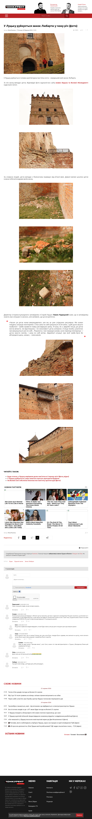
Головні (73, 734)
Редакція (50, 801)
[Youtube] (81, 788)
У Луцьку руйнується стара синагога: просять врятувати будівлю (33, 478)
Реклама (49, 797)
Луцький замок (18, 561)
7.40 (29, 797)
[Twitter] (78, 788)
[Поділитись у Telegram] (47, 538)
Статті (30, 792)
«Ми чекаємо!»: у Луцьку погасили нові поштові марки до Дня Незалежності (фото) (38, 719)
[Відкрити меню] (6, 15)
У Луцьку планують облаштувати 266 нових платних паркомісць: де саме (34, 713)
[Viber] (71, 792)
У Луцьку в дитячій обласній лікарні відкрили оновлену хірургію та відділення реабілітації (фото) (43, 716)
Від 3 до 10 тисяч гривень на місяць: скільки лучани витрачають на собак (34, 695)
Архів (30, 810)
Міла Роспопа (12, 30)
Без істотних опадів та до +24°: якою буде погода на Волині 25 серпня (33, 709)
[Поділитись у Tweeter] (32, 538)
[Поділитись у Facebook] (18, 538)
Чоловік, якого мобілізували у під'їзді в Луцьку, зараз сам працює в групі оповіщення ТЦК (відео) (44, 723)
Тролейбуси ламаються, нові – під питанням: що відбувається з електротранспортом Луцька (41, 706)
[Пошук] (66, 16)
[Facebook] (74, 788)
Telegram (75, 553)
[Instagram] (85, 788)
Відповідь (15, 609)
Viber (81, 553)
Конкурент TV (33, 806)
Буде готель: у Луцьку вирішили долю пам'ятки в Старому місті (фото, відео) (38, 476)
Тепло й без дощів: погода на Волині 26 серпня (25, 692)
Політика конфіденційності (56, 792)
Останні (67, 734)
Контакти (50, 787)
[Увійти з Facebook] (19, 591)
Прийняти (79, 815)
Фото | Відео (32, 801)
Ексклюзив (80, 734)
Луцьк (11, 561)
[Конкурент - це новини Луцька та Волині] (14, 784)
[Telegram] (71, 788)
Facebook (35, 553)
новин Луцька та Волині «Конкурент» (72, 83)
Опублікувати (80, 587)
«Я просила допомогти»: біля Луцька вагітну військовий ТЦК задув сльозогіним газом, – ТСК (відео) (45, 726)
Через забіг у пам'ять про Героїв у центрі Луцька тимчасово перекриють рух (35, 699)
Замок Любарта (29, 561)
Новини (31, 787)
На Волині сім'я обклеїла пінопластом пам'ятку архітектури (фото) (34, 480)
